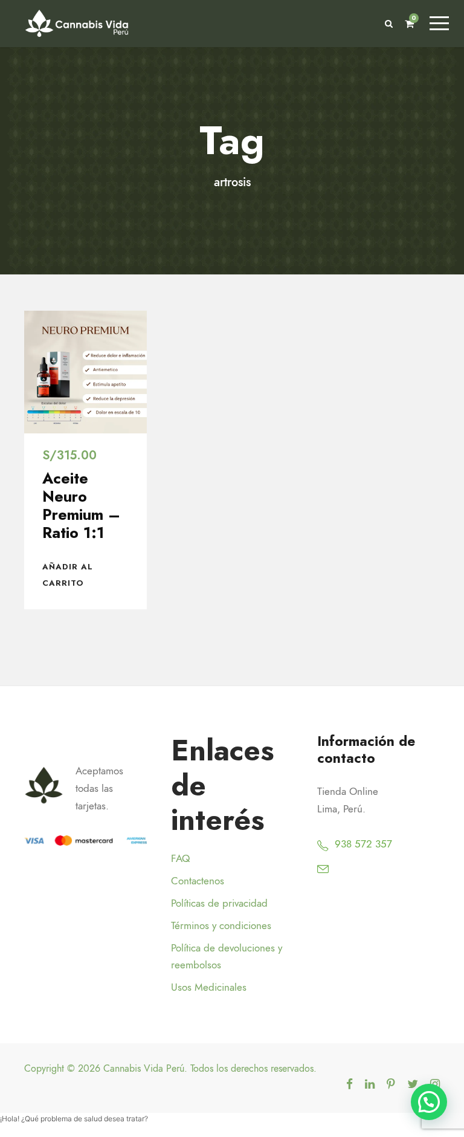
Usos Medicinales (208, 987)
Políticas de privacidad (219, 903)
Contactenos (197, 880)
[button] (429, 1102)
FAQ (180, 858)
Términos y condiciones (221, 925)
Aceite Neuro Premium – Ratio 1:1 (81, 505)
